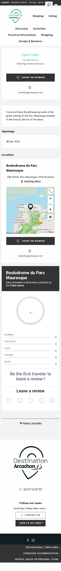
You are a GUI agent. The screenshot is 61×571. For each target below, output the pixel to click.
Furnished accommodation (40, 553)
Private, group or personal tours (36, 559)
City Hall (32, 2)
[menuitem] (16, 16)
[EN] (56, 5)
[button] (49, 4)
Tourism (5, 2)
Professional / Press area (42, 547)
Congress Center (19, 2)
